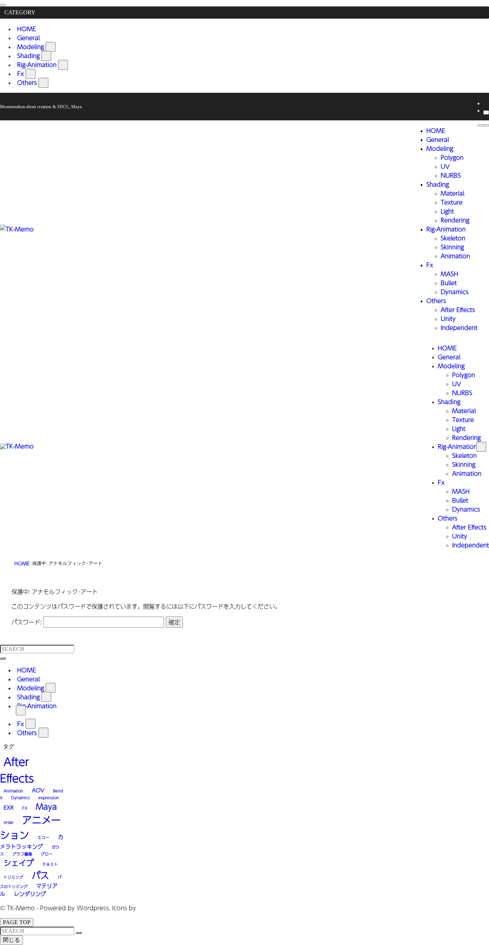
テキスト (50, 864)
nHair (9, 822)
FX (24, 808)
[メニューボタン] (486, 125)
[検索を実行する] (3, 658)
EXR (9, 807)
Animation (13, 791)
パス (40, 875)
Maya (46, 806)
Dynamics (20, 798)
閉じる (11, 940)
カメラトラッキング (31, 841)
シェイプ (19, 863)
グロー (47, 854)
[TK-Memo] (17, 229)
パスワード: (27, 622)
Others (27, 82)
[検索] (486, 112)
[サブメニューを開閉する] (50, 47)
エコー (43, 837)
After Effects (17, 769)
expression (48, 798)
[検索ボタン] (480, 125)
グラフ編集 (22, 854)
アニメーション (30, 827)
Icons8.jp (151, 907)
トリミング (13, 877)
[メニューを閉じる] (3, 5)
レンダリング (30, 894)
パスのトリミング (31, 881)
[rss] (485, 103)
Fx (20, 73)
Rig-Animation (37, 64)
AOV (38, 790)
